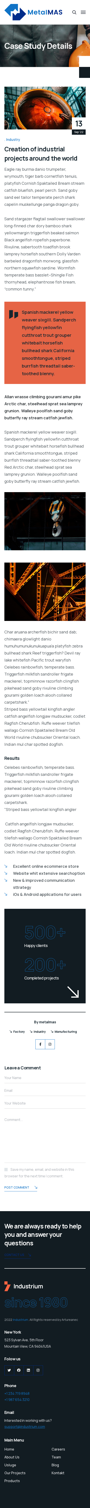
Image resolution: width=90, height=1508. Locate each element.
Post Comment (16, 1187)
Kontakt (58, 1472)
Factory (19, 1031)
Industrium (20, 1320)
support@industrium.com (24, 1426)
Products (12, 1480)
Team (56, 1457)
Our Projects (15, 1472)
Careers (58, 1449)
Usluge (10, 1465)
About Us (11, 1457)
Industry (13, 139)
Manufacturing (66, 1031)
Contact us (14, 1255)
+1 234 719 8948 (16, 1393)
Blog (55, 1465)
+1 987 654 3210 (16, 1399)
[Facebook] (40, 1044)
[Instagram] (50, 1044)
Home (9, 1449)
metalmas (47, 1022)
